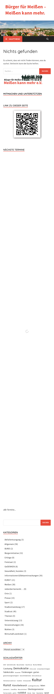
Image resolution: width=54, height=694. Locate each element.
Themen (8, 616)
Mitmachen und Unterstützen (22, 93)
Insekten (19, 681)
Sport (7, 602)
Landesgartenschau (33, 686)
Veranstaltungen (12, 625)
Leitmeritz (6, 689)
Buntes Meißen (37, 665)
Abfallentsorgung (13, 539)
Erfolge (8, 557)
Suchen (45, 523)
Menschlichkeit (22, 689)
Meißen (8, 584)
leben (42, 685)
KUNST (8, 580)
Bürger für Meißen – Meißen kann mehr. (25, 10)
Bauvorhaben (20, 665)
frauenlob (17, 672)
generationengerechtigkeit (11, 676)
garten (36, 672)
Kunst (7, 685)
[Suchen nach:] (27, 71)
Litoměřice (14, 689)
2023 (4, 665)
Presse (8, 598)
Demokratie (21, 668)
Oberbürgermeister (36, 689)
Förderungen (26, 672)
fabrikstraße (8, 672)
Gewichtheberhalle (25, 676)
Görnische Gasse (36, 676)
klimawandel (27, 681)
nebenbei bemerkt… (14, 589)
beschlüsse (28, 665)
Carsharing (7, 668)
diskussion (33, 669)
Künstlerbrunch (19, 685)
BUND (7, 548)
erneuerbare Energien (43, 669)
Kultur (37, 679)
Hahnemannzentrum (9, 681)
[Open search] (47, 39)
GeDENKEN (10, 566)
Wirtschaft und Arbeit (14, 634)
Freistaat (9, 562)
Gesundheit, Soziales (14, 571)
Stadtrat (8, 611)
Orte (7, 593)
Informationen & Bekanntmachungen (22, 575)
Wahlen (8, 629)
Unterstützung (11, 620)
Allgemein (9, 544)
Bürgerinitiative (12, 553)
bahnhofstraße (11, 665)
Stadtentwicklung (13, 607)
